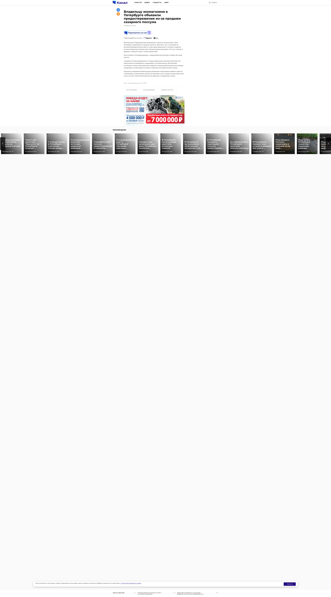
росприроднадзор (149, 90)
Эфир (166, 2)
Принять (290, 584)
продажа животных (167, 90)
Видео (147, 2)
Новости (138, 2)
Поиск (214, 2)
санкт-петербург (131, 90)
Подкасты (157, 2)
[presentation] (2, 143)
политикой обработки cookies (131, 583)
